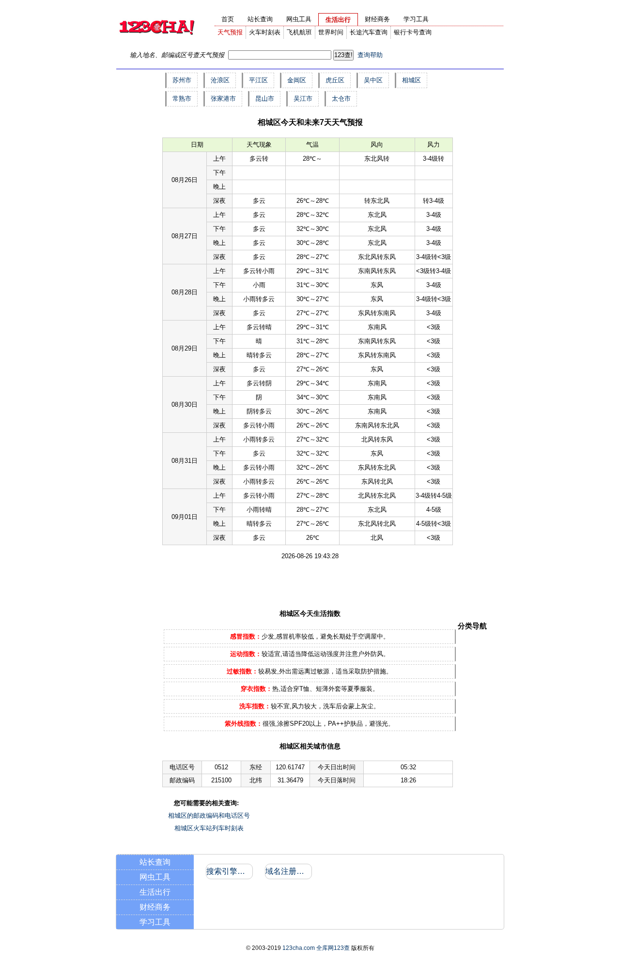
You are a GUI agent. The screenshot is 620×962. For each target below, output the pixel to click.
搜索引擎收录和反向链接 (228, 871)
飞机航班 (299, 32)
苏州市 (181, 80)
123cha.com (298, 948)
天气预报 (230, 32)
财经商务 (155, 907)
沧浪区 (220, 80)
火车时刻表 (264, 32)
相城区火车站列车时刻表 (209, 828)
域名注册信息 (287, 871)
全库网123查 (333, 948)
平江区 (258, 80)
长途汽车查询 (369, 32)
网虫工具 (155, 877)
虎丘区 (335, 80)
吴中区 (373, 80)
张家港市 (223, 98)
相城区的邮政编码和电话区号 (209, 815)
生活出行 (155, 892)
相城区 (411, 80)
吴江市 (303, 98)
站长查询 (155, 862)
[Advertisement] (294, 583)
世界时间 (330, 32)
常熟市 (181, 98)
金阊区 (296, 80)
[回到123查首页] (156, 41)
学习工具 (155, 922)
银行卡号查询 (413, 32)
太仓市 (341, 98)
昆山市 (264, 98)
